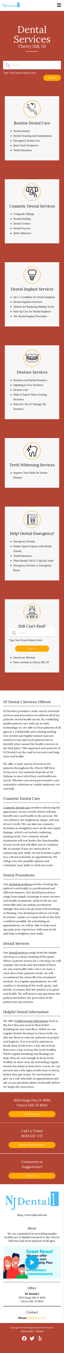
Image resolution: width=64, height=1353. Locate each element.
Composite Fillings (23, 214)
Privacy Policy (27, 1331)
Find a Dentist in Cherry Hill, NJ (31, 662)
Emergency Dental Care (26, 140)
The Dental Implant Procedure (30, 316)
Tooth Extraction (22, 150)
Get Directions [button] (32, 1114)
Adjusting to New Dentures (28, 385)
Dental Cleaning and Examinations (32, 135)
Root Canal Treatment (25, 145)
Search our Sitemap (24, 657)
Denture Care (21, 389)
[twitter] (32, 1339)
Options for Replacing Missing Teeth (33, 306)
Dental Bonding (22, 218)
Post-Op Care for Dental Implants (32, 311)
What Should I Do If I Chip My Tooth (33, 560)
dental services (18, 952)
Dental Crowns (21, 223)
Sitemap (39, 1331)
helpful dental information (31, 1021)
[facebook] (24, 1339)
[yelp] (40, 1339)
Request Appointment (32, 1144)
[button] (59, 5)
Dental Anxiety (21, 131)
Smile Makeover (22, 233)
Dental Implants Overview (27, 302)
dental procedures (21, 884)
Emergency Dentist (24, 541)
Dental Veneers (21, 228)
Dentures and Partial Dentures (30, 380)
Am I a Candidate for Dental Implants (34, 297)
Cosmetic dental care (16, 807)
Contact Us (32, 1175)
